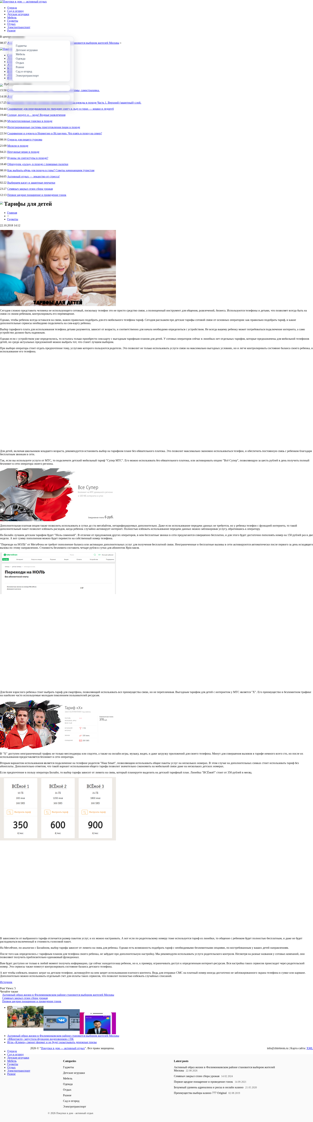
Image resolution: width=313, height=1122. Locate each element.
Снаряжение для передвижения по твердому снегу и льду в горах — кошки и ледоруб (60, 108)
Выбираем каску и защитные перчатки (31, 182)
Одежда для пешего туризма (24, 139)
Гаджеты (12, 20)
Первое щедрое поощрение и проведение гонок (36, 194)
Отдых (11, 24)
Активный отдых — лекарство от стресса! (33, 176)
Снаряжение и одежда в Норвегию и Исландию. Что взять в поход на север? (54, 133)
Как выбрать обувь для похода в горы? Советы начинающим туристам (50, 170)
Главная (12, 212)
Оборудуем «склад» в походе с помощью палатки (37, 164)
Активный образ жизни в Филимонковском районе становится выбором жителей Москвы (58, 994)
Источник (6, 982)
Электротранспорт (18, 27)
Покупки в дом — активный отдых (63, 1048)
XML (309, 1048)
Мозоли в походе (17, 145)
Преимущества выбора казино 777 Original (200, 1092)
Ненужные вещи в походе (23, 151)
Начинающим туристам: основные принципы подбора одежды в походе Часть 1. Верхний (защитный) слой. (74, 102)
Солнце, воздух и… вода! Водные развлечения (36, 114)
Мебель (11, 17)
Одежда (12, 7)
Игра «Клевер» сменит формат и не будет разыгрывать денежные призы (52, 1042)
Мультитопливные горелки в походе (29, 121)
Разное (11, 30)
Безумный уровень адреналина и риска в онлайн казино (208, 1087)
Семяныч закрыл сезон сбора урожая (30, 188)
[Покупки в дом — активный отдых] (23, 1)
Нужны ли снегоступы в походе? (27, 158)
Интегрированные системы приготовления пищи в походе (43, 127)
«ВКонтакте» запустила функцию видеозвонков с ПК (40, 1039)
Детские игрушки (18, 14)
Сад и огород (15, 10)
